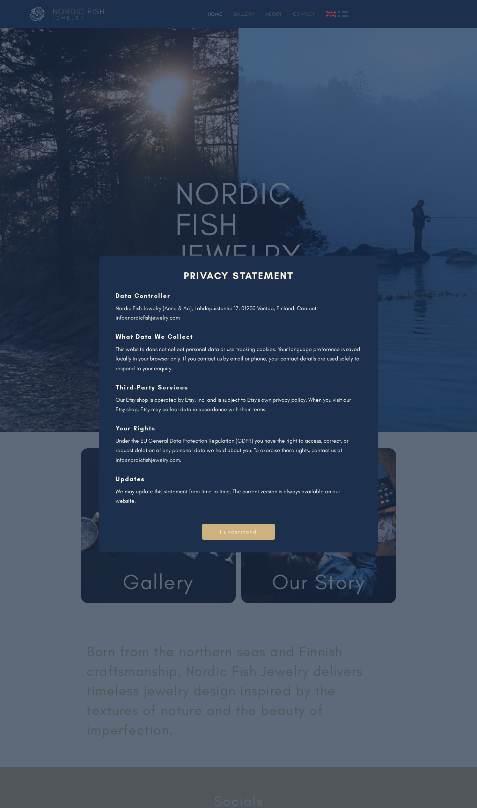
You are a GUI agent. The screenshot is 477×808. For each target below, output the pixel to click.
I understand (238, 532)
